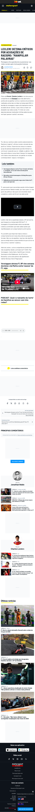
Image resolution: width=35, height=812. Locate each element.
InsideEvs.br (18, 768)
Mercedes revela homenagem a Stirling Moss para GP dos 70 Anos (18, 176)
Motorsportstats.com (17, 778)
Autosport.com (17, 776)
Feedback (17, 785)
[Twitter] (11, 403)
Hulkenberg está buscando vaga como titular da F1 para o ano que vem (18, 180)
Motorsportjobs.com (17, 773)
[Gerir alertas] (27, 403)
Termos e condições (12, 803)
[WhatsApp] (15, 403)
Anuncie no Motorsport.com (17, 788)
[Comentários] (31, 67)
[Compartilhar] (24, 67)
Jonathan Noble (8, 66)
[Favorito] (27, 67)
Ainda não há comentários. (17, 435)
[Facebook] (7, 403)
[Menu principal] (3, 6)
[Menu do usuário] (31, 5)
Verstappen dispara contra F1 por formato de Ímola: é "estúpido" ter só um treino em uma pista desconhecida (18, 170)
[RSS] (26, 759)
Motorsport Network (14, 808)
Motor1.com (17, 770)
